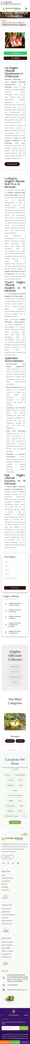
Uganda (7, 775)
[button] (9, 750)
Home (3, 21)
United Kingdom (20, 775)
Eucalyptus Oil (6, 954)
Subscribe (23, 1028)
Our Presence (6, 881)
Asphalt (15, 682)
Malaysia (10, 811)
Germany (11, 780)
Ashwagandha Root (15, 677)
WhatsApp (16, 1042)
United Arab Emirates (15, 795)
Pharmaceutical (7, 921)
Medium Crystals (7, 951)
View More (20, 743)
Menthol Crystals (7, 942)
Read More (15, 822)
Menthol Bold (6, 948)
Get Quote (10, 743)
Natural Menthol (7, 945)
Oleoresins (5, 918)
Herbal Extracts (7, 924)
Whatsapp (16, 53)
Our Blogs (5, 887)
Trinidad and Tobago (11, 816)
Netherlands (10, 806)
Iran (24, 816)
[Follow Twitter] (13, 863)
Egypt (21, 785)
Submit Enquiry (15, 587)
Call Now (16, 58)
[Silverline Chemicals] (11, 9)
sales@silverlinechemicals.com (11, 4)
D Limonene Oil (6, 957)
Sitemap (4, 884)
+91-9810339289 (7, 2)
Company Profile (7, 878)
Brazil (20, 780)
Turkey (20, 811)
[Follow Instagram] (8, 863)
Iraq (19, 801)
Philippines (10, 785)
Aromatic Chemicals (8, 915)
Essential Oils (6, 912)
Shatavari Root (15, 667)
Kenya (15, 790)
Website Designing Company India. (18, 1038)
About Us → (8, 857)
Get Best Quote (12, 164)
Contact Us (5, 890)
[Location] (4, 978)
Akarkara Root (15, 672)
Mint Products (6, 909)
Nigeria (11, 801)
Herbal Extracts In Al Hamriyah (13, 23)
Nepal (22, 806)
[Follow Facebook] (3, 863)
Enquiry (26, 1042)
